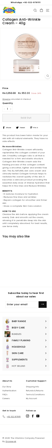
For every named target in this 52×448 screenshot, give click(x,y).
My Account (31, 398)
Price (5, 88)
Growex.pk (10, 441)
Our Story (6, 386)
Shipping (6, 99)
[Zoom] (47, 76)
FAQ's (4, 394)
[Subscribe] (43, 304)
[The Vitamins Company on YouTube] (37, 416)
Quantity (7, 103)
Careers (6, 398)
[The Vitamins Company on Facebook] (32, 416)
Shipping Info (32, 386)
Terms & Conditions (35, 394)
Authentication (9, 390)
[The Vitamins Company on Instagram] (27, 416)
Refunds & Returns (34, 390)
